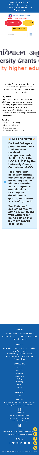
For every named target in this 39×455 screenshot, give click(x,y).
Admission (19, 373)
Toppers (19, 384)
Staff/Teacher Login (19, 29)
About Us (19, 371)
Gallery (19, 379)
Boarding (19, 382)
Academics (19, 376)
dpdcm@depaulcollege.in (21, 5)
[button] (31, 34)
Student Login (28, 22)
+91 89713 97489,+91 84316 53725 (20, 7)
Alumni (19, 387)
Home (19, 368)
